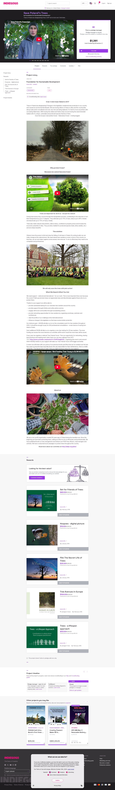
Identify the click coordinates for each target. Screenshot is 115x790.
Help (67, 675)
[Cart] (95, 3)
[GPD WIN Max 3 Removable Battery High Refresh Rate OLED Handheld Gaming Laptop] (79, 715)
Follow (93, 50)
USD (83, 3)
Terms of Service (18, 784)
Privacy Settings (29, 784)
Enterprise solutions (105, 765)
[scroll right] (73, 39)
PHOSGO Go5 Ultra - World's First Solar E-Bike (36, 732)
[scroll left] (4, 39)
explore (68, 703)
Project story (7, 73)
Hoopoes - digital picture (12, 82)
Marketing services (105, 760)
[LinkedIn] (15, 765)
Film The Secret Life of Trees (11, 85)
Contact (84, 758)
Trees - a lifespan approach (10, 91)
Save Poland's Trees (36, 13)
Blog (83, 763)
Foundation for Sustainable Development (37, 15)
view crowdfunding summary (94, 56)
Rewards (6, 76)
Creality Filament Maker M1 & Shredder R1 (56, 732)
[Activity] (99, 3)
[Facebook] (5, 765)
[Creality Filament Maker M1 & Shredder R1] (57, 715)
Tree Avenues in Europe (12, 88)
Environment (31, 90)
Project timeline (8, 97)
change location (65, 8)
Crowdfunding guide (88, 760)
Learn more (39, 689)
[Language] (91, 3)
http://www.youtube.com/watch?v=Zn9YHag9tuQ (47, 339)
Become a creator (105, 763)
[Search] (47, 3)
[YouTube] (10, 765)
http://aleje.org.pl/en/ (69, 446)
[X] (8, 765)
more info (29, 84)
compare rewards (36, 477)
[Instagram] (13, 765)
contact (35, 84)
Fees (101, 758)
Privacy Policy (8, 784)
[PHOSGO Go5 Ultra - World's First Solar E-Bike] (36, 715)
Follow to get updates (75, 690)
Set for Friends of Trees (11, 79)
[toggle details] (45, 744)
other (49, 90)
